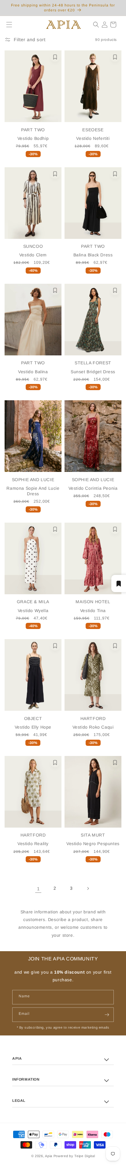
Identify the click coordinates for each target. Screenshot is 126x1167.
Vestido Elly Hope (33, 727)
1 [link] (38, 888)
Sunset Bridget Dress (93, 371)
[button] (6, 24)
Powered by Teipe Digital (74, 1156)
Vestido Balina (33, 371)
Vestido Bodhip (33, 138)
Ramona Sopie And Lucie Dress (32, 491)
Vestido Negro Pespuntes (93, 843)
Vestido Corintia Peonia (93, 488)
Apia (48, 1156)
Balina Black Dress (93, 254)
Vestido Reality (33, 843)
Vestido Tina (93, 610)
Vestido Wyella (33, 610)
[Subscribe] (106, 1014)
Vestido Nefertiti (92, 138)
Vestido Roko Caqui (93, 727)
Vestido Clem (33, 254)
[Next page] (87, 888)
